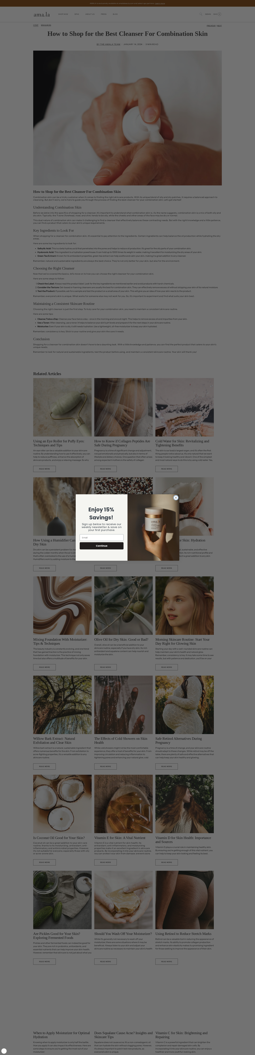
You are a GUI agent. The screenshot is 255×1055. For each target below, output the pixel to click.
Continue (101, 545)
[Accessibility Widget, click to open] (4, 1051)
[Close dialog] (176, 497)
